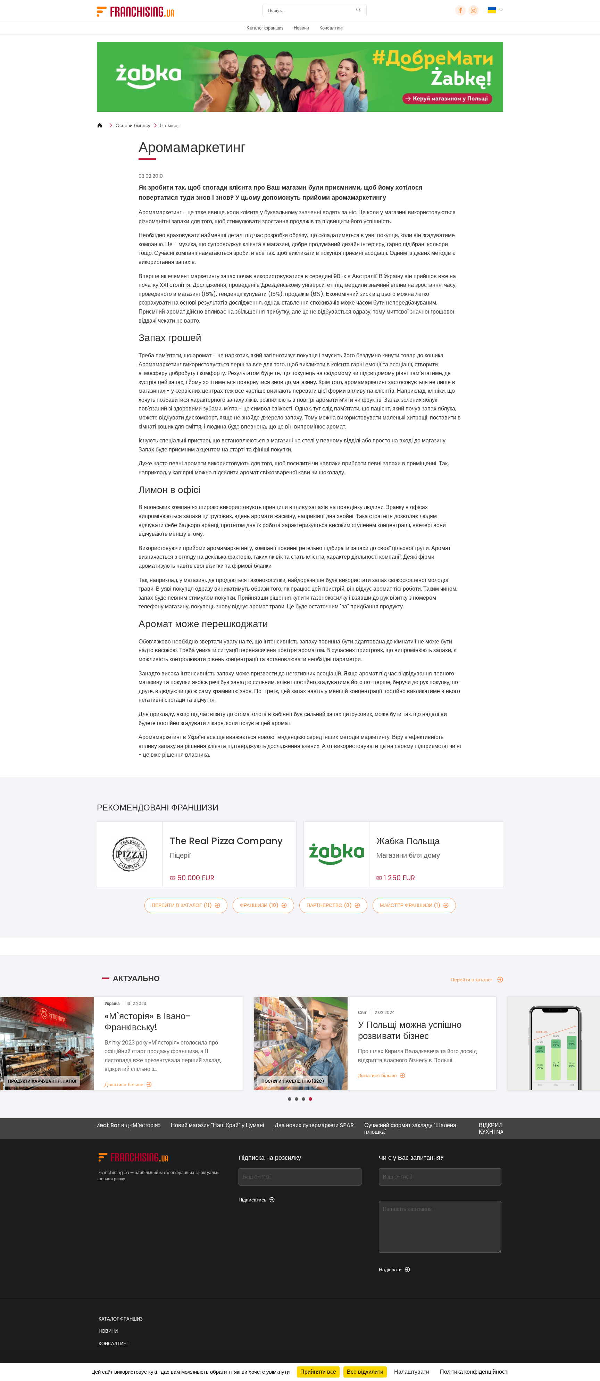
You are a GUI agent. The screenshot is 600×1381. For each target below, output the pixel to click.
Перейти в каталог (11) (182, 905)
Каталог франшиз (265, 28)
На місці (169, 125)
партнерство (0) (329, 905)
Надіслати (390, 1269)
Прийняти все (318, 1372)
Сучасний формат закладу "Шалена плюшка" (374, 1128)
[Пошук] (358, 11)
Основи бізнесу (133, 125)
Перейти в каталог (471, 979)
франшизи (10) (259, 905)
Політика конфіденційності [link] (474, 1372)
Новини (301, 28)
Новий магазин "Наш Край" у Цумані (181, 1125)
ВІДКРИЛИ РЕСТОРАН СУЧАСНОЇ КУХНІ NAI (488, 1128)
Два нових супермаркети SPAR (278, 1125)
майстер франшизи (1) (410, 905)
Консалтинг (331, 28)
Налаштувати (411, 1372)
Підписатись (252, 1199)
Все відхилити (365, 1372)
